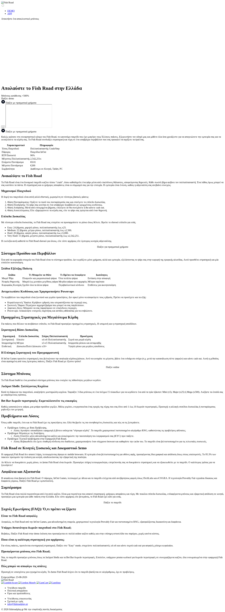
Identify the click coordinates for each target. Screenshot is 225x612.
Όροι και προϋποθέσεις (18, 593)
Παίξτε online (112, 367)
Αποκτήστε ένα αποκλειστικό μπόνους (20, 18)
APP (9, 13)
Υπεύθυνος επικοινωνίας (19, 598)
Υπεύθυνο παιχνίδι (16, 588)
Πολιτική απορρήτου (17, 590)
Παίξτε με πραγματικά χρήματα (20, 102)
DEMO (11, 11)
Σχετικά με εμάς (15, 601)
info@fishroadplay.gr (17, 604)
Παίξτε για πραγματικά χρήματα (112, 247)
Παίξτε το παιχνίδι (112, 502)
